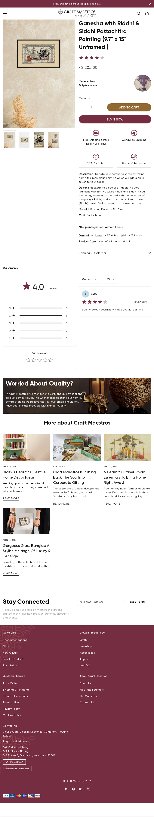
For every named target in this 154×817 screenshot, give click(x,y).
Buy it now (115, 119)
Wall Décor (86, 665)
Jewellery (86, 646)
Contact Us (87, 702)
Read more (11, 498)
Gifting (7, 646)
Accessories (87, 652)
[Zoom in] (67, 27)
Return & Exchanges (15, 695)
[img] (91, 58)
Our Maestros (88, 695)
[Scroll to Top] (146, 796)
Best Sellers (10, 665)
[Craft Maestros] (77, 14)
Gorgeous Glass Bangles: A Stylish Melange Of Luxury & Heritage (26, 550)
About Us (85, 683)
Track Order (10, 683)
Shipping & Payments (16, 689)
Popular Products (13, 659)
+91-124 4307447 (14, 762)
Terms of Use (11, 702)
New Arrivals (10, 652)
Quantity (84, 98)
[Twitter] (88, 789)
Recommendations (15, 639)
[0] (147, 13)
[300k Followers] (73, 789)
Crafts (84, 639)
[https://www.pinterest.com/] (65, 789)
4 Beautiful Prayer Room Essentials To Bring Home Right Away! (125, 477)
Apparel (85, 659)
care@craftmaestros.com (17, 768)
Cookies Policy (12, 715)
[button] (39, 308)
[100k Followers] (80, 789)
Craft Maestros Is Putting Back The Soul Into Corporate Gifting (74, 477)
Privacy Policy (11, 708)
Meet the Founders (92, 689)
